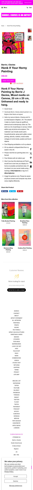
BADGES (16, 337)
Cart (30, 7)
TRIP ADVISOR (16, 421)
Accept (15, 476)
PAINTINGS (16, 323)
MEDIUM (16, 418)
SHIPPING (16, 367)
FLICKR (16, 402)
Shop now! (28, 2)
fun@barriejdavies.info (16, 434)
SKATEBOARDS (16, 344)
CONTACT (16, 313)
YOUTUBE (16, 388)
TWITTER (16, 399)
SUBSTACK (16, 413)
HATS (16, 348)
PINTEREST (16, 406)
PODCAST (16, 409)
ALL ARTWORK (16, 320)
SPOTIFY (16, 411)
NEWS (16, 355)
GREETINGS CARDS (16, 334)
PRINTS (16, 325)
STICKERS (17, 339)
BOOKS (16, 327)
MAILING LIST (17, 381)
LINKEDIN (16, 428)
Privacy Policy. (9, 472)
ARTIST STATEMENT (16, 318)
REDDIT (16, 397)
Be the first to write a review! (17, 290)
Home (2, 25)
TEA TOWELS (16, 330)
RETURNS (16, 365)
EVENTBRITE (16, 423)
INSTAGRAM (16, 383)
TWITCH (16, 404)
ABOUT (16, 315)
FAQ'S (16, 353)
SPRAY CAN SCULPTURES (16, 332)
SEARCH (16, 311)
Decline (15, 481)
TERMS (16, 370)
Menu (5, 7)
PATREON (16, 416)
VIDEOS (16, 360)
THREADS (16, 395)
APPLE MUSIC (16, 425)
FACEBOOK (16, 392)
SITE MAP (16, 374)
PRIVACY (16, 372)
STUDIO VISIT (17, 362)
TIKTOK (16, 385)
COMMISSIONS (16, 358)
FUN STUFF (16, 351)
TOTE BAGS (16, 341)
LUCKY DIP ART (16, 346)
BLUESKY (16, 390)
